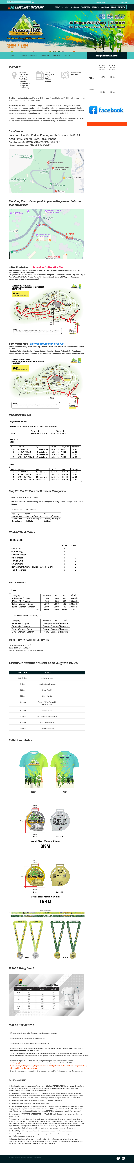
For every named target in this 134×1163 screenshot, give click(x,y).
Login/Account (100, 2)
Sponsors (75, 7)
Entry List (68, 55)
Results (95, 7)
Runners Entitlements (29, 55)
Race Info (14, 55)
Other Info (56, 55)
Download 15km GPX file (48, 267)
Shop (67, 7)
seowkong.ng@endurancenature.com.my (24, 1063)
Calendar (105, 7)
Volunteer (85, 7)
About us (58, 7)
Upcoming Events (118, 7)
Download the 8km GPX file (47, 343)
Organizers (45, 55)
